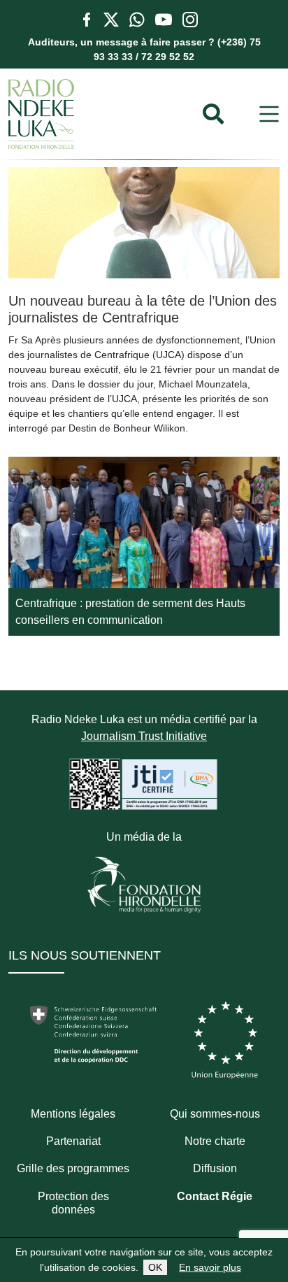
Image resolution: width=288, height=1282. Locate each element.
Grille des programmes (73, 1168)
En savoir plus (210, 1267)
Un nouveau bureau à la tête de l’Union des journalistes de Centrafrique (142, 309)
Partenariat (73, 1141)
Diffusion (215, 1168)
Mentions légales (73, 1114)
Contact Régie (214, 1196)
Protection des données (73, 1203)
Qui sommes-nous (215, 1114)
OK (155, 1267)
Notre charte (215, 1141)
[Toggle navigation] (269, 114)
